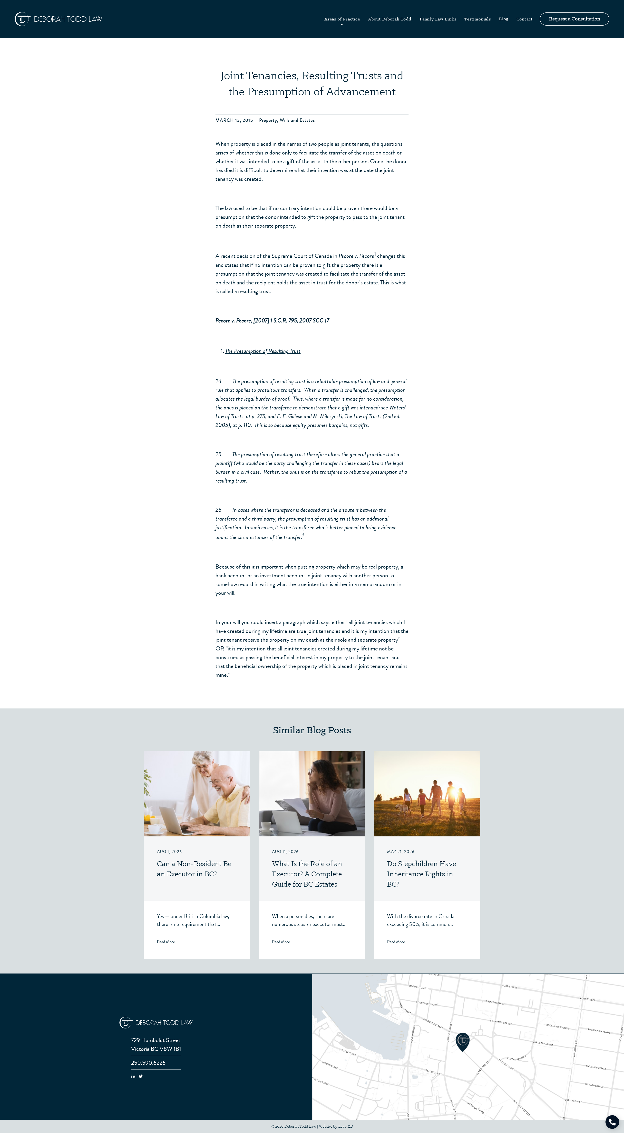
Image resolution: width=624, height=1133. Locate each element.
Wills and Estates (297, 120)
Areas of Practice (342, 19)
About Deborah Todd (389, 19)
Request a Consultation (574, 18)
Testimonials (477, 19)
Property (268, 120)
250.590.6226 (148, 1063)
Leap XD (345, 1126)
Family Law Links (438, 19)
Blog (503, 18)
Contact (525, 19)
